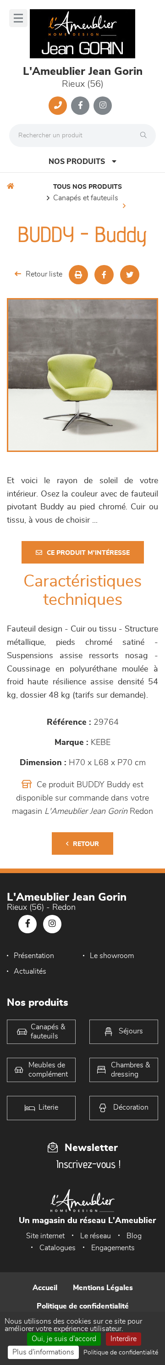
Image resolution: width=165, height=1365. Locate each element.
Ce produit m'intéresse (88, 553)
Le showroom (112, 955)
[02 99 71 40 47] (58, 105)
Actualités (30, 971)
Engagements (113, 1248)
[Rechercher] (146, 135)
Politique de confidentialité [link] (120, 1352)
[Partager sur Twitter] (129, 274)
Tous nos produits (87, 187)
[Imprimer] (78, 274)
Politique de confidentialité (83, 1306)
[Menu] (18, 18)
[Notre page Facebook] (80, 105)
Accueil (45, 1288)
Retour (86, 844)
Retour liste (44, 274)
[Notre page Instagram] (103, 105)
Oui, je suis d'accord (64, 1338)
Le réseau (95, 1236)
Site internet (45, 1236)
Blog (134, 1236)
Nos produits (77, 161)
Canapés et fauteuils (85, 198)
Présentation (34, 955)
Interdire (123, 1338)
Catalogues (57, 1248)
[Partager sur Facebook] (104, 274)
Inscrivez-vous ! (88, 1164)
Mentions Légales (103, 1288)
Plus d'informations (43, 1352)
